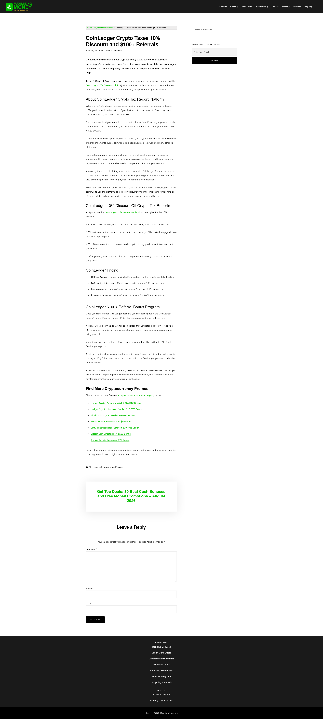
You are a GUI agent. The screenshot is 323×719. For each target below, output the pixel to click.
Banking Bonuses (161, 646)
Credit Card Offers (161, 652)
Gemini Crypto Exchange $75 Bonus (110, 439)
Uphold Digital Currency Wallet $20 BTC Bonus (116, 403)
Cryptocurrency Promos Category (136, 395)
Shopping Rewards (161, 682)
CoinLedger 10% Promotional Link (123, 212)
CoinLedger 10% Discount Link (102, 85)
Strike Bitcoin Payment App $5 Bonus (111, 421)
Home (89, 28)
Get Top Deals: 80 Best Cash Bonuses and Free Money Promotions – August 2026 (131, 496)
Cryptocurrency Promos (104, 28)
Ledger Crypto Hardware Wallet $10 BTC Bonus (116, 409)
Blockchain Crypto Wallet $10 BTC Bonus (113, 415)
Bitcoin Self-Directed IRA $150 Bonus (111, 433)
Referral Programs (161, 676)
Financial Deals (161, 664)
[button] (316, 6)
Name (89, 588)
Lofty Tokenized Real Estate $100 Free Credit (115, 427)
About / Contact (161, 694)
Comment (91, 549)
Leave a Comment (113, 50)
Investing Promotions (161, 670)
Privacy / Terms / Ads (161, 700)
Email (89, 603)
